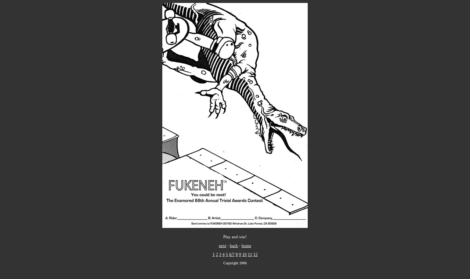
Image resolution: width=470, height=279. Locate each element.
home (246, 245)
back (234, 245)
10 (244, 254)
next (222, 245)
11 (250, 254)
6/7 (232, 254)
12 (255, 254)
